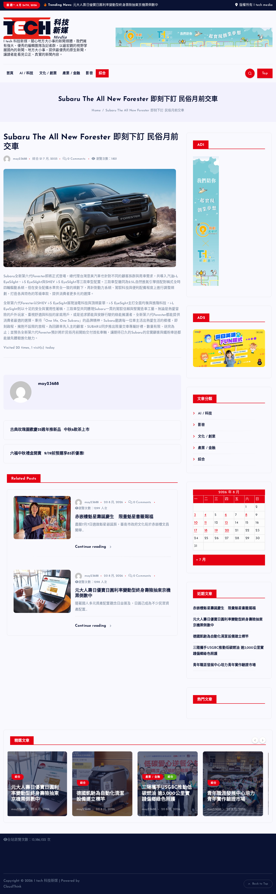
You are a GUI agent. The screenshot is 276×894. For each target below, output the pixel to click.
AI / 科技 (26, 73)
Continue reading (91, 547)
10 (196, 522)
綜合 (102, 73)
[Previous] (255, 740)
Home (96, 110)
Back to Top (260, 883)
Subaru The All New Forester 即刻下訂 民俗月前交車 (144, 110)
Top (265, 73)
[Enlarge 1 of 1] (259, 352)
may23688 (20, 159)
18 (205, 530)
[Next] (262, 740)
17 (195, 530)
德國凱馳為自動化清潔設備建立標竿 (221, 636)
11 (205, 522)
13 (226, 522)
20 (227, 530)
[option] (40, 783)
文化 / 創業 (48, 73)
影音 (89, 73)
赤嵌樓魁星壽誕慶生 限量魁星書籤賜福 (226, 608)
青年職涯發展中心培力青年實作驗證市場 (224, 665)
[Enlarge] (213, 162)
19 (216, 530)
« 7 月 (201, 560)
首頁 (9, 73)
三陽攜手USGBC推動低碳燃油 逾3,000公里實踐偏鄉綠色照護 (105, 793)
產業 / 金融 (71, 73)
